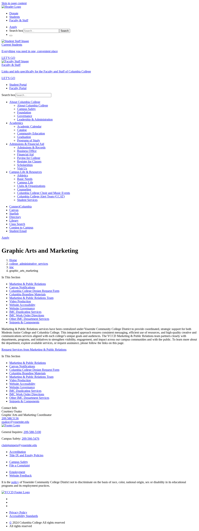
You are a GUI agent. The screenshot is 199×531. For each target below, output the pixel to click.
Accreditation (17, 451)
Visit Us (22, 168)
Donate (13, 13)
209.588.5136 (10, 418)
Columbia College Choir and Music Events (43, 193)
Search (65, 30)
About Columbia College (24, 102)
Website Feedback (20, 475)
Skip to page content (14, 3)
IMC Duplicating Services (25, 312)
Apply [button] (13, 27)
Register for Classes (29, 161)
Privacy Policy (18, 512)
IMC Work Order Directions (26, 315)
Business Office (27, 151)
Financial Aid (25, 154)
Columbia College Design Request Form (34, 291)
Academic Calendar (29, 126)
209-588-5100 (32, 432)
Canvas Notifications (22, 287)
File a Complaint (19, 465)
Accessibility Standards (23, 516)
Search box (16, 30)
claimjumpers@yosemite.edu (19, 445)
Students (14, 16)
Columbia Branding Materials (27, 294)
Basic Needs (24, 179)
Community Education (31, 133)
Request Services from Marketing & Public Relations (34, 349)
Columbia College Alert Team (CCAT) (41, 196)
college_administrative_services (28, 263)
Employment (17, 472)
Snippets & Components (24, 322)
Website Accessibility (22, 305)
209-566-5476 (30, 438)
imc (11, 267)
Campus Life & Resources (25, 172)
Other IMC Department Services (29, 319)
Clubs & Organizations (31, 186)
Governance (24, 116)
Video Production (20, 301)
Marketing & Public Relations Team (31, 298)
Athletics (22, 175)
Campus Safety (26, 109)
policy (15, 482)
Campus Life (25, 182)
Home (13, 260)
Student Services (27, 200)
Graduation (24, 137)
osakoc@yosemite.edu (15, 422)
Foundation (24, 112)
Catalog (22, 130)
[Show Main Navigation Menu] (10, 35)
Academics (16, 123)
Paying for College (28, 158)
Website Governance (22, 308)
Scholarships (25, 165)
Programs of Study (28, 140)
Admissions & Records (31, 147)
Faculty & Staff (18, 20)
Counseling (24, 189)
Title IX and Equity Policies (26, 455)
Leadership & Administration (35, 119)
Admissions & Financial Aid (26, 144)
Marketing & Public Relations (27, 284)
